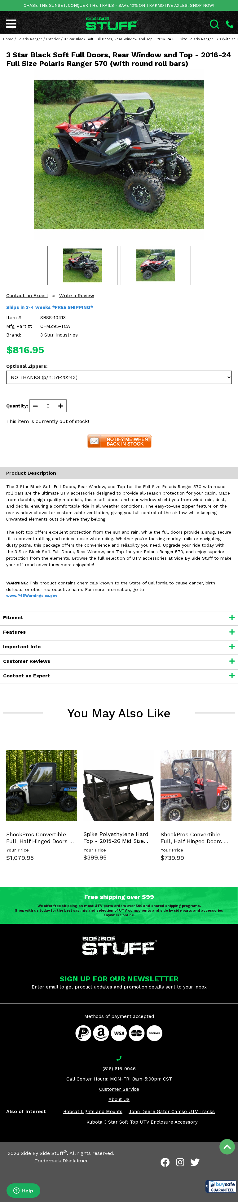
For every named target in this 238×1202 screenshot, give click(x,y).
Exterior (53, 39)
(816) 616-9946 (119, 1069)
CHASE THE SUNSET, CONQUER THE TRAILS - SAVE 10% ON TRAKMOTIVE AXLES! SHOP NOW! (119, 5)
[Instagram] (180, 1162)
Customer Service (119, 1089)
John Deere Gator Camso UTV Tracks (172, 1111)
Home (8, 39)
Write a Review (76, 295)
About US (119, 1099)
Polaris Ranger (29, 39)
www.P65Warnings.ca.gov (31, 595)
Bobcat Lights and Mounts (92, 1111)
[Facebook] (165, 1162)
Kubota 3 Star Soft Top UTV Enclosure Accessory (142, 1122)
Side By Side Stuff (44, 1153)
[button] (220, 1186)
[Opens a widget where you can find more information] (23, 1191)
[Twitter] (195, 1162)
